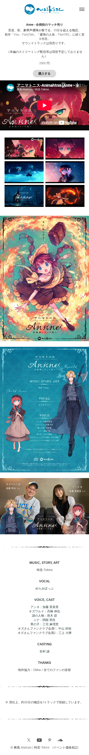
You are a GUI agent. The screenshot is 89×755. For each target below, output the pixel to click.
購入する (44, 73)
